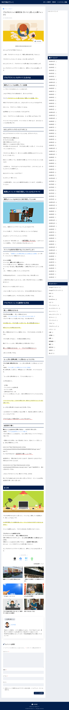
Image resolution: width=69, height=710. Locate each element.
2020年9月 (52, 88)
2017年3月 (52, 193)
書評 (51, 344)
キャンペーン (53, 311)
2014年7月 (52, 262)
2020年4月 (52, 100)
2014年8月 (52, 259)
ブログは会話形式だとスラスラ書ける (17, 431)
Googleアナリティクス (56, 290)
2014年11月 (52, 250)
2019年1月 (52, 145)
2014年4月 (52, 268)
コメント (6, 651)
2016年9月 (52, 211)
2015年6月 (52, 235)
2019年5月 (52, 133)
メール (5, 676)
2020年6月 (52, 94)
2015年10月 (52, 226)
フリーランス (53, 320)
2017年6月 (52, 187)
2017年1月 (52, 199)
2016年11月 (53, 205)
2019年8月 (52, 124)
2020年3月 (52, 103)
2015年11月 (52, 223)
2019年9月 (52, 121)
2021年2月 (52, 76)
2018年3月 (52, 169)
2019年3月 (52, 139)
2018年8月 (52, 157)
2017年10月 (52, 178)
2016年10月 (53, 208)
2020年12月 (52, 79)
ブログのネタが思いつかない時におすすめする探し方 (21, 316)
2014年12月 (52, 247)
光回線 (51, 335)
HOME (35, 704)
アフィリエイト (54, 305)
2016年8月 (52, 214)
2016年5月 (52, 217)
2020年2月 (52, 106)
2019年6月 (52, 130)
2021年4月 (52, 70)
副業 (51, 338)
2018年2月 (52, 172)
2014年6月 (52, 265)
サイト (5, 682)
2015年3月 (52, 241)
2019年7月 (52, 127)
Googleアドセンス (54, 287)
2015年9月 (52, 229)
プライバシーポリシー (34, 706)
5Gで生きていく (8, 2)
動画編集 (52, 341)
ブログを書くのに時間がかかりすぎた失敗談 (19, 367)
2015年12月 (52, 220)
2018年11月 (52, 151)
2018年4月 (52, 166)
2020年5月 (52, 97)
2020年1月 (52, 109)
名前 (5, 669)
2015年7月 (52, 232)
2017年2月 (52, 196)
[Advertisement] (58, 32)
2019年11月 (52, 115)
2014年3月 (52, 271)
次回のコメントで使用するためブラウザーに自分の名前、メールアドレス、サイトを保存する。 (24, 689)
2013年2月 (52, 274)
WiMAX (54, 2)
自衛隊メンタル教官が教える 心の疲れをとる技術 (24, 253)
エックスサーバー (54, 308)
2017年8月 (52, 184)
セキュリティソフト (55, 314)
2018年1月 (52, 175)
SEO (51, 293)
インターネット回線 (62, 2)
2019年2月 (52, 142)
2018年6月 (52, 163)
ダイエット (52, 317)
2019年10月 (52, 118)
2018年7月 (52, 160)
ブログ (42, 563)
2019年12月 (52, 112)
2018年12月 (53, 148)
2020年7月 (52, 91)
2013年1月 (52, 277)
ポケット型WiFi (47, 2)
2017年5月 (52, 190)
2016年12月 (53, 202)
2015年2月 (52, 244)
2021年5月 (52, 67)
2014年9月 (52, 256)
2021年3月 (52, 73)
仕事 (51, 332)
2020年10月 (52, 85)
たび (51, 302)
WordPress (53, 299)
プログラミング (54, 326)
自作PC (51, 350)
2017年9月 (52, 181)
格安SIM (52, 347)
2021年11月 (52, 61)
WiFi (51, 296)
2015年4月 (52, 238)
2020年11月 (52, 82)
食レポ (51, 353)
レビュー (52, 329)
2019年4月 (52, 136)
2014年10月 (52, 253)
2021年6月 (52, 64)
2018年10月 (52, 154)
